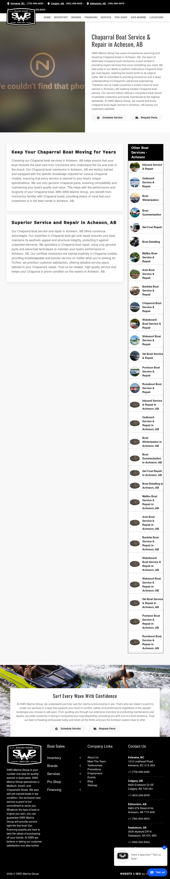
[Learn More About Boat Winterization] (145, 198)
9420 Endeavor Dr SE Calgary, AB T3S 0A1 (141, 787)
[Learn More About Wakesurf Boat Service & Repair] (145, 340)
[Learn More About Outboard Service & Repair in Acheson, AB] (145, 423)
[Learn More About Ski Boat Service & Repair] (145, 356)
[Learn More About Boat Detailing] (145, 242)
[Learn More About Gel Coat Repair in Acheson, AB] (145, 473)
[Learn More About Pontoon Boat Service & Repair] (145, 371)
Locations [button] (156, 17)
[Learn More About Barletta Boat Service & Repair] (145, 290)
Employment (94, 773)
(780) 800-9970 (115, 3)
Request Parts (149, 117)
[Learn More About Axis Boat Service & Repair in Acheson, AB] (145, 523)
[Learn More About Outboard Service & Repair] (145, 182)
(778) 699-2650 (35, 3)
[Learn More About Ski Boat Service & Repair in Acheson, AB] (145, 603)
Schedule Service (112, 117)
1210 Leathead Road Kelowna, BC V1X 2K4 (141, 763)
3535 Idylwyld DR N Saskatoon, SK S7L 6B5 (142, 833)
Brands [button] (76, 17)
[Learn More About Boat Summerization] (145, 213)
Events (91, 777)
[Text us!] (157, 872)
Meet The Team (96, 761)
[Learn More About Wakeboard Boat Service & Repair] (145, 324)
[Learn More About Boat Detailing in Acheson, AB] (145, 486)
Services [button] (53, 773)
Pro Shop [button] (121, 17)
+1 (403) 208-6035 (139, 795)
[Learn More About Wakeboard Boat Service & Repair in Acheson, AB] (145, 564)
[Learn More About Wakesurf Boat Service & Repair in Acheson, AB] (145, 584)
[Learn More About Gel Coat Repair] (145, 227)
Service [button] (106, 17)
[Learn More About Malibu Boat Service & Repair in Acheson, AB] (145, 502)
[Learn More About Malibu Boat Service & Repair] (145, 257)
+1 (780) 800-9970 (139, 818)
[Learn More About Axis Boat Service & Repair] (145, 274)
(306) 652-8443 (36, 9)
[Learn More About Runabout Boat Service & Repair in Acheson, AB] (145, 642)
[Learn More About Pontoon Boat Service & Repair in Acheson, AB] (145, 622)
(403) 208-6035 (73, 3)
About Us (92, 757)
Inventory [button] (61, 17)
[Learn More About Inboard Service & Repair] (145, 167)
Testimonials (94, 765)
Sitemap (92, 785)
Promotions (94, 769)
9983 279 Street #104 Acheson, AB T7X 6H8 (141, 810)
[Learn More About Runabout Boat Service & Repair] (145, 388)
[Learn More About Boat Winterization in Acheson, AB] (145, 442)
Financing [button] (91, 17)
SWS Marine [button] (138, 17)
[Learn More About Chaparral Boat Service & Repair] (145, 307)
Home (47, 17)
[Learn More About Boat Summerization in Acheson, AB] (145, 458)
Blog (90, 781)
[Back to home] (21, 17)
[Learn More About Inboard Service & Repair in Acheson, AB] (145, 405)
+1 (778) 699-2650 (139, 772)
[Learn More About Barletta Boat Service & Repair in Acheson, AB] (145, 543)
